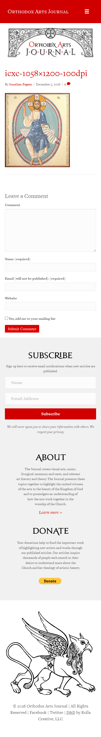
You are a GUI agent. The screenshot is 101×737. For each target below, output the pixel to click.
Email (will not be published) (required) (35, 278)
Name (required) (18, 259)
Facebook (38, 712)
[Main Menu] (86, 11)
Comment (12, 205)
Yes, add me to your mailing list (31, 318)
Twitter (56, 712)
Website (11, 298)
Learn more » (50, 512)
